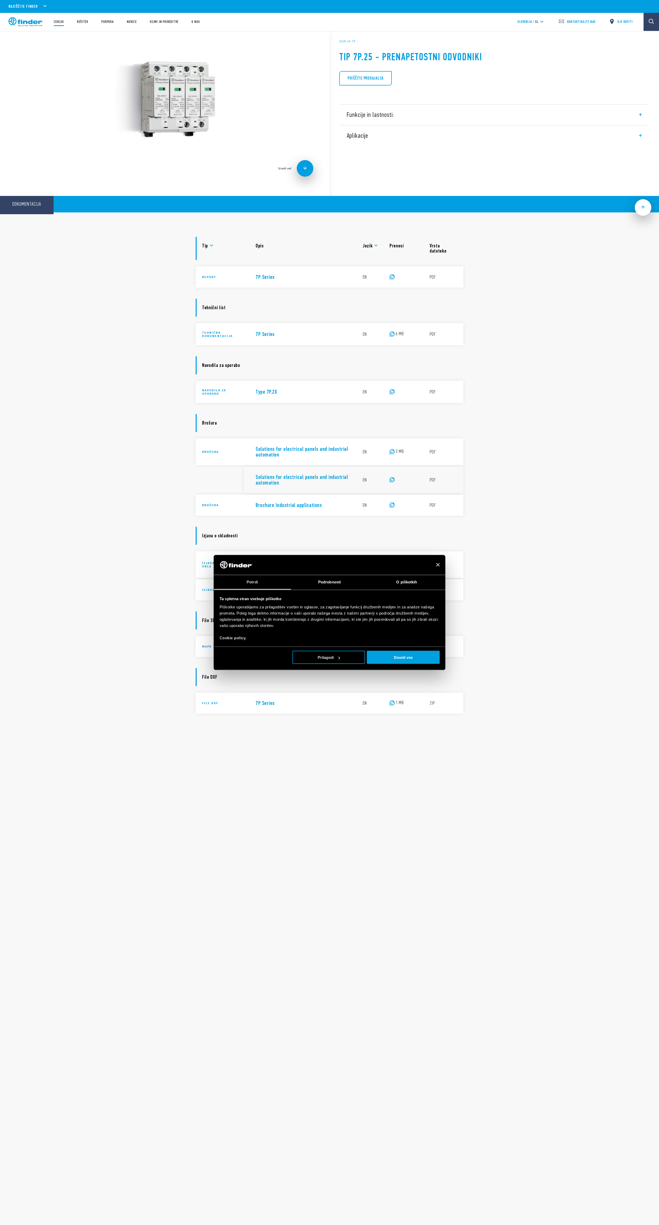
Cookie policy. (233, 637)
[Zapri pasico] (438, 565)
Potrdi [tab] (252, 582)
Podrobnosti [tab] (329, 582)
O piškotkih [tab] (406, 582)
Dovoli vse (403, 657)
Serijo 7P (347, 41)
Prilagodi (326, 657)
